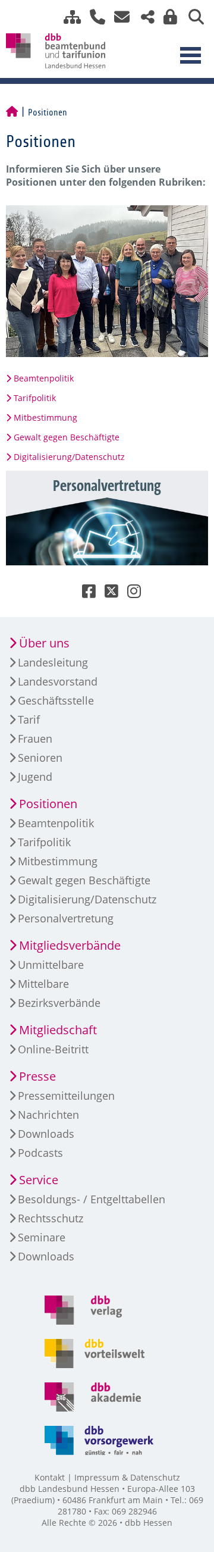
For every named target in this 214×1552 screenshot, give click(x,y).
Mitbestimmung (45, 417)
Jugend (35, 776)
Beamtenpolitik (44, 378)
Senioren (40, 757)
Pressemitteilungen (66, 1095)
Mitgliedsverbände (70, 945)
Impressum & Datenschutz (127, 1477)
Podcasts (40, 1153)
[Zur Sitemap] (68, 17)
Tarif (29, 719)
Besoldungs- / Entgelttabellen (91, 1199)
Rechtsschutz (50, 1218)
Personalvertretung (66, 918)
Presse (37, 1076)
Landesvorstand (57, 681)
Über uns (44, 643)
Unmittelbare (51, 965)
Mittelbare (43, 984)
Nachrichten (48, 1114)
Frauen (35, 738)
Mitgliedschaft (58, 1030)
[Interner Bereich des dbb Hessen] (167, 17)
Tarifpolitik (35, 397)
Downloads (46, 1134)
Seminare (41, 1237)
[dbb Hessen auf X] (107, 593)
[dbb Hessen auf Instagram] (129, 593)
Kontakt (49, 1477)
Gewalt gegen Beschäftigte (66, 437)
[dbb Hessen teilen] (143, 17)
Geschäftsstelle (56, 700)
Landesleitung (53, 662)
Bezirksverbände (59, 1003)
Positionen (48, 804)
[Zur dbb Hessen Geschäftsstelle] (93, 17)
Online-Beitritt (53, 1049)
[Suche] (192, 17)
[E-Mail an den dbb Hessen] (118, 17)
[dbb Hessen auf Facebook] (84, 593)
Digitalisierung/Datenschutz (69, 456)
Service (38, 1180)
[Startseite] (12, 112)
